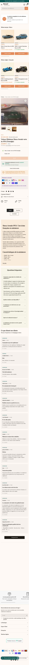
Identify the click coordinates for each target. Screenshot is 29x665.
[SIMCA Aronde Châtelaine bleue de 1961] (21, 36)
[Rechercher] (26, 8)
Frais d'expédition (8, 145)
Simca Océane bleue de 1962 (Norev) (7, 47)
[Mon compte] (24, 4)
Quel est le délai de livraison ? (10, 317)
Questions (18, 210)
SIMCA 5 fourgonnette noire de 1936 (21, 79)
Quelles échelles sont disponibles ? (11, 299)
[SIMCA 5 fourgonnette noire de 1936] (21, 69)
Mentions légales (5, 634)
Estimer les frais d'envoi (9, 196)
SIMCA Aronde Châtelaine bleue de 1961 (21, 47)
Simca (2, 134)
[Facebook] (11, 660)
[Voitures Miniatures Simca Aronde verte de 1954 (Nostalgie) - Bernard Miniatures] (25, 100)
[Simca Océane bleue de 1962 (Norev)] (7, 36)
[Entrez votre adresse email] (26, 615)
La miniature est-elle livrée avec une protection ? (11, 305)
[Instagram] (13, 660)
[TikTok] (18, 660)
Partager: (3, 191)
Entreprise (3, 630)
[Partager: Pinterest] (11, 191)
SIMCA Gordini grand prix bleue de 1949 (7, 79)
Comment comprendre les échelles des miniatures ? (12, 277)
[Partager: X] (9, 191)
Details (10, 210)
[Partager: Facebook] (6, 191)
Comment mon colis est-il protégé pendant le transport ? (13, 312)
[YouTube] (16, 660)
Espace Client (4, 626)
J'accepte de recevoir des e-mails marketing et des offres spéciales (14, 619)
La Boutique (4, 622)
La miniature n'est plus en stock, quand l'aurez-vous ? (12, 323)
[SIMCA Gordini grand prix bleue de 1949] (7, 69)
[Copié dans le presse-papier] (13, 191)
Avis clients (14, 213)
